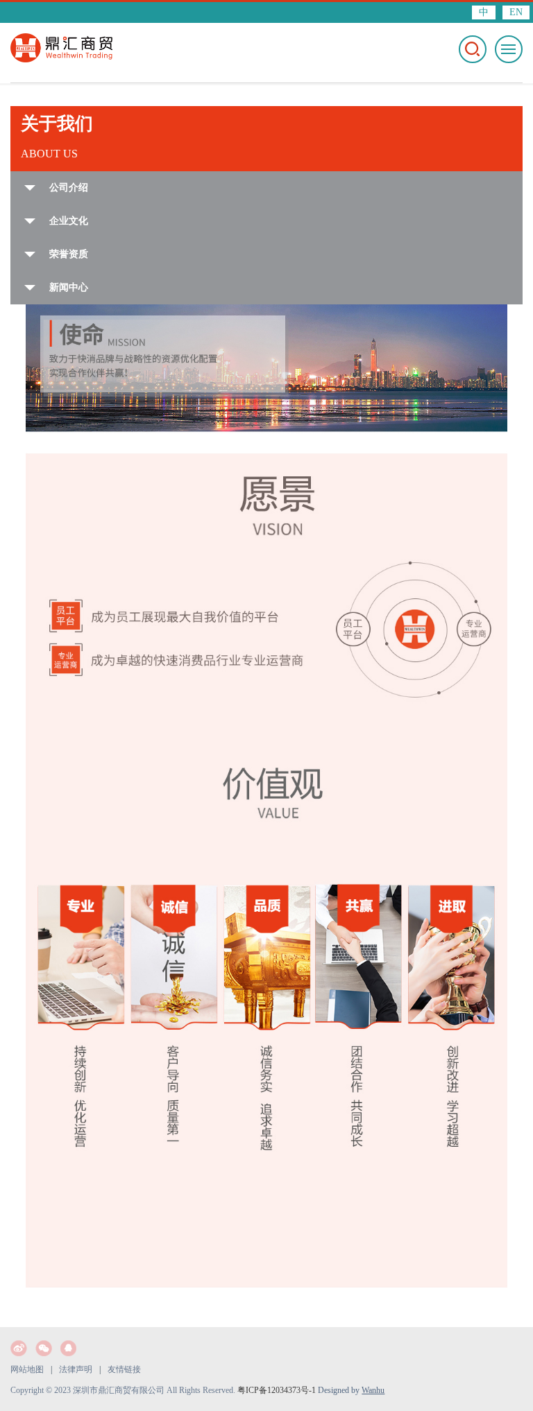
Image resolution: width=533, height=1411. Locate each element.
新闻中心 (68, 287)
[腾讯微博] (43, 1348)
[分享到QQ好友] (68, 1348)
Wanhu (373, 1390)
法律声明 (75, 1369)
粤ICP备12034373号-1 (276, 1390)
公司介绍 (68, 187)
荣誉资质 (68, 254)
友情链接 (124, 1369)
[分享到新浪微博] (18, 1348)
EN (516, 12)
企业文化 (68, 221)
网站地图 (27, 1369)
